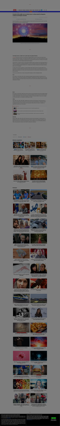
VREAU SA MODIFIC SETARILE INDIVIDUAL (53, 420)
